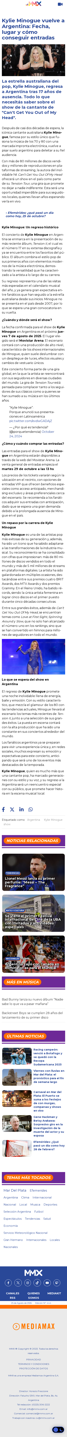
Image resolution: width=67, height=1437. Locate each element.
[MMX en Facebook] (8, 1283)
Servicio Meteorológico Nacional (25, 1233)
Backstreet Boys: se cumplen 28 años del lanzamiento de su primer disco (32, 1015)
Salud (47, 1218)
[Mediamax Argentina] (33, 1326)
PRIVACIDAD (33, 1359)
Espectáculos (13, 1218)
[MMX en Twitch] (56, 1283)
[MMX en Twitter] (18, 1282)
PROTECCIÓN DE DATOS (33, 1368)
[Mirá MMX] (60, 4)
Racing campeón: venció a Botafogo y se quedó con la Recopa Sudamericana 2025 (48, 1057)
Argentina (33, 819)
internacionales (36, 1240)
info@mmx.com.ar (37, 1409)
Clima (25, 1197)
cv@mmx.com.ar (45, 1418)
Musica (35, 1204)
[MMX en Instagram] (27, 1283)
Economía (11, 1225)
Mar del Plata (15, 1190)
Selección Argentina (17, 1211)
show (7, 824)
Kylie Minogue (53, 819)
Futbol (38, 1211)
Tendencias (32, 1218)
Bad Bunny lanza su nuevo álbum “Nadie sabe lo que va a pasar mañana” (32, 1002)
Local (23, 1204)
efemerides (38, 1190)
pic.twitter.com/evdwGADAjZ (30, 421)
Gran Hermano (13, 1240)
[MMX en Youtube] (47, 1283)
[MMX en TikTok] (37, 1282)
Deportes (50, 1204)
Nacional (10, 1204)
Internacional (42, 1197)
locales (55, 1240)
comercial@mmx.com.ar (39, 1413)
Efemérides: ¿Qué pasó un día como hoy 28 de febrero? (49, 1145)
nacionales (11, 1247)
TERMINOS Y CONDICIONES (33, 1364)
